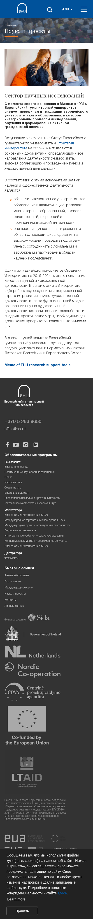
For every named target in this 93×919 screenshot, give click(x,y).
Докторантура (13, 553)
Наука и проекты (15, 594)
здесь (62, 893)
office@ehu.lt (15, 429)
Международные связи (19, 587)
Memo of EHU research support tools (37, 365)
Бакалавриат (12, 462)
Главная (10, 25)
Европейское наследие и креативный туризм (32, 498)
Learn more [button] (16, 899)
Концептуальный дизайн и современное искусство (36, 541)
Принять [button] (22, 911)
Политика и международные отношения (30, 472)
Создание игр (13, 487)
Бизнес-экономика (16, 467)
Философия (12, 558)
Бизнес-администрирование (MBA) (26, 515)
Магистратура (13, 510)
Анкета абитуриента (17, 575)
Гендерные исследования (20, 530)
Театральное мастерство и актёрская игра (30, 503)
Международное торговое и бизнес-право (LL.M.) (35, 520)
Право (8, 477)
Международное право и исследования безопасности (37, 525)
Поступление (13, 581)
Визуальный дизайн (17, 493)
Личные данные (14, 606)
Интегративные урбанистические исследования (34, 536)
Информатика (13, 482)
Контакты (10, 600)
